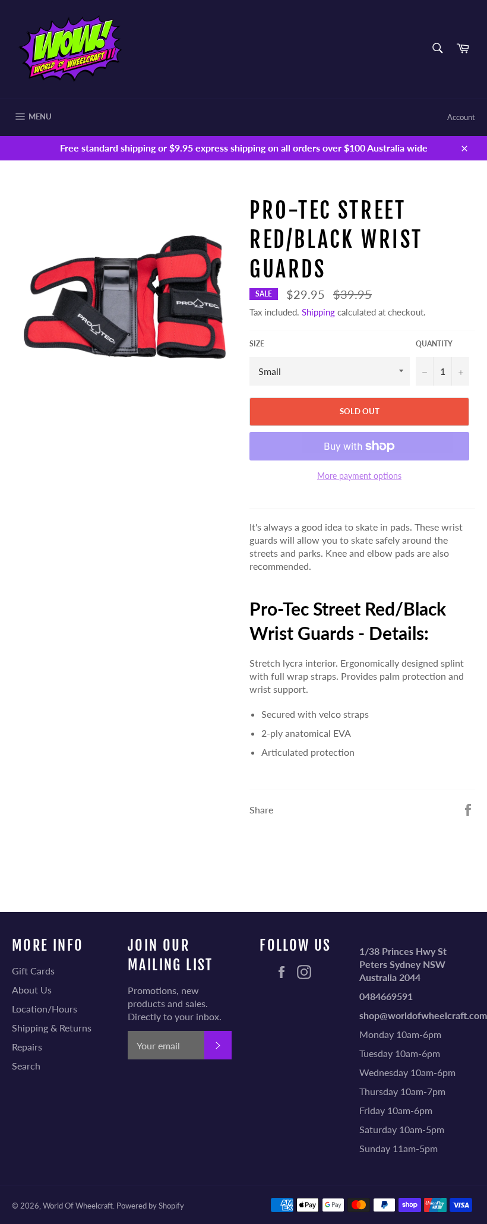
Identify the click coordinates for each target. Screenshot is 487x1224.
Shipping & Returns (51, 1027)
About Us (32, 989)
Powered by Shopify (150, 1205)
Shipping (318, 312)
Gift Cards (33, 970)
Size (256, 343)
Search (26, 1065)
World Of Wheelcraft (78, 1205)
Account (461, 117)
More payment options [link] (359, 476)
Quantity (434, 343)
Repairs (27, 1046)
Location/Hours (44, 1008)
